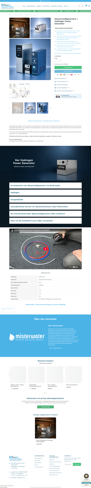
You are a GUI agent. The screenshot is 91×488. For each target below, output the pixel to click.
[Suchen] (79, 6)
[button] (10, 108)
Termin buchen (45, 407)
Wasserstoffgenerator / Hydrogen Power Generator (44, 121)
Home (10, 15)
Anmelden (77, 464)
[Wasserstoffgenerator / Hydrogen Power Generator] (45, 427)
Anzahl (56, 58)
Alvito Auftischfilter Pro (72, 385)
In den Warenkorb (68, 67)
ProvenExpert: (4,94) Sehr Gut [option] (46, 0)
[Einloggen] (82, 6)
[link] (45, 163)
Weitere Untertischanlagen (45, 363)
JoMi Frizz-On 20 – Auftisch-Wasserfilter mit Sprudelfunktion (17, 385)
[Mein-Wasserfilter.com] (27, 337)
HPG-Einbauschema (9, 308)
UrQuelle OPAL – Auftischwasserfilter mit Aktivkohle (35, 385)
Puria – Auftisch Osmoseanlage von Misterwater (52, 385)
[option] (17, 108)
